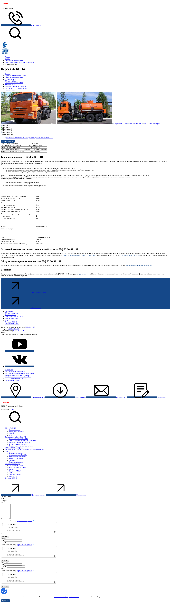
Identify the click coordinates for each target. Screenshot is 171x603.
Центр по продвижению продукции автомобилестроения (24, 449)
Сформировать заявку (38, 292)
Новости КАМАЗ (15, 471)
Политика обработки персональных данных (20, 373)
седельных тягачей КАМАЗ (130, 255)
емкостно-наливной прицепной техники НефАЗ (80, 255)
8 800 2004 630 (36, 25)
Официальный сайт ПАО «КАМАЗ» (17, 375)
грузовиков (82, 274)
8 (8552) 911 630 (18, 331)
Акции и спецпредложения (18, 467)
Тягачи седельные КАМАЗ (14, 77)
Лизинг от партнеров (16, 458)
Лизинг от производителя (17, 456)
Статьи (11, 473)
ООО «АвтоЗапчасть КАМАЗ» (15, 379)
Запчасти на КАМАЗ (12, 324)
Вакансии (8, 320)
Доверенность (161, 397)
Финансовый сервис (12, 318)
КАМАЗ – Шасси (11, 81)
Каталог (7, 74)
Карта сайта (9, 370)
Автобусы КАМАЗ (11, 84)
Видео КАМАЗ (14, 476)
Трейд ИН (12, 460)
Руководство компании (16, 431)
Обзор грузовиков (15, 474)
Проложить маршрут (38, 397)
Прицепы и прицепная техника (15, 86)
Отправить (5, 536)
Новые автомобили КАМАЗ (18, 439)
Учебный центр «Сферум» (14, 448)
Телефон (4, 501)
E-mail (3, 503)
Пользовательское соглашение (15, 371)
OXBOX (14, 409)
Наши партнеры (14, 430)
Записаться (5, 586)
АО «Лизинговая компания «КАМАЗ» (18, 377)
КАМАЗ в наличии (11, 313)
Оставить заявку (7, 141)
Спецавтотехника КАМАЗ (14, 83)
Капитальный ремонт (16, 453)
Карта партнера (80, 397)
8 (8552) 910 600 (13, 329)
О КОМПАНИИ (10, 428)
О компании (9, 311)
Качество (12, 433)
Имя (2, 498)
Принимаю (5, 601)
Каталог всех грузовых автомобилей (21, 446)
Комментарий (5, 519)
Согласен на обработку (16, 521)
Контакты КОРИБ (11, 322)
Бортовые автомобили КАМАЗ (15, 75)
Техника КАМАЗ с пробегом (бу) (16, 88)
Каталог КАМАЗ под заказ (18, 444)
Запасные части (10, 90)
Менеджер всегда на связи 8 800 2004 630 (39, 138)
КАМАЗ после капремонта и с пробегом (22, 440)
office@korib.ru (121, 397)
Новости (12, 469)
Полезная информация (12, 464)
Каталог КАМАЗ (10, 315)
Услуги (7, 451)
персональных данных (24, 521)
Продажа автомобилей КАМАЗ (15, 437)
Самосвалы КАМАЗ (11, 79)
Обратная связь (36, 308)
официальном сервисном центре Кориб (139, 265)
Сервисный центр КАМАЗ (14, 316)
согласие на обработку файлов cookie (66, 597)
